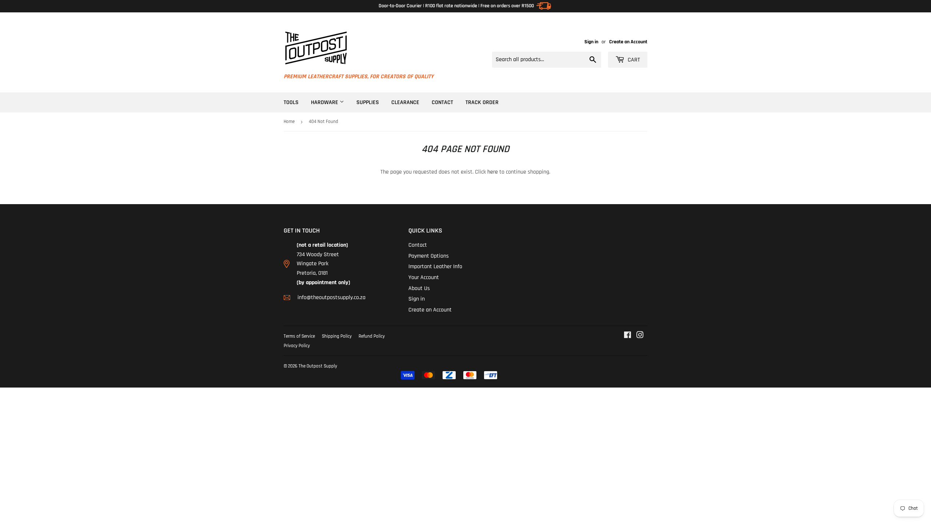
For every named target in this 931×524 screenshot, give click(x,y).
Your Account (423, 277)
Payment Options (428, 256)
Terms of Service (299, 336)
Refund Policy (372, 336)
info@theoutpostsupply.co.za (331, 297)
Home (289, 121)
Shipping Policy (337, 336)
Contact (442, 102)
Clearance (405, 102)
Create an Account (628, 42)
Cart (633, 60)
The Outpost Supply (318, 366)
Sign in (591, 42)
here (492, 172)
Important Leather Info (435, 266)
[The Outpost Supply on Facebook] (627, 336)
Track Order (482, 102)
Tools (291, 102)
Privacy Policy (297, 346)
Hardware (325, 102)
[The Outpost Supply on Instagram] (640, 336)
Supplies (367, 102)
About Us (419, 288)
